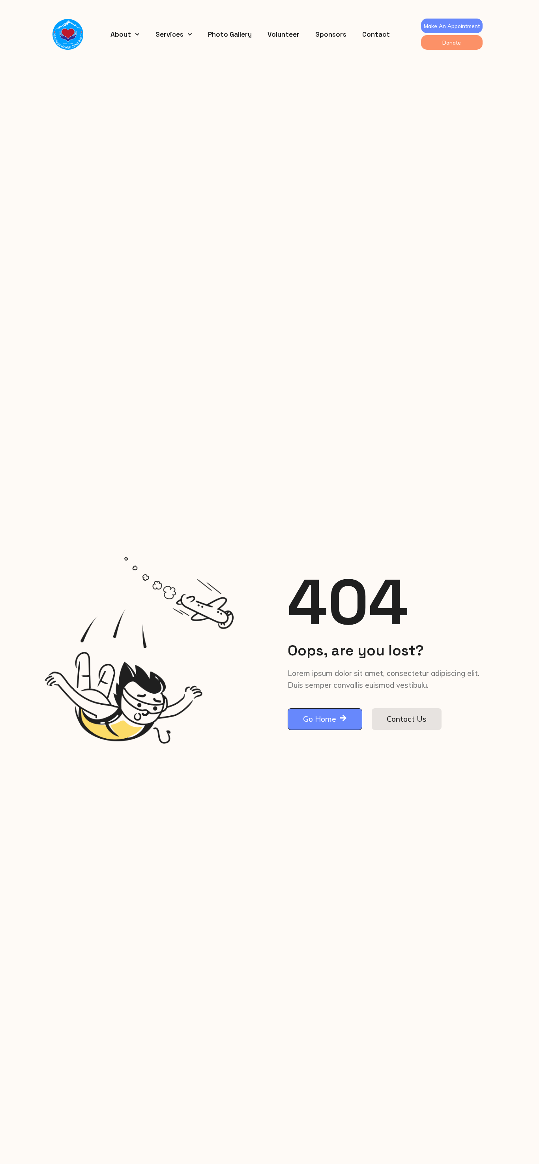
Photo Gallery (230, 34)
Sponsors (330, 34)
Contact (376, 34)
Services (169, 34)
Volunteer (283, 34)
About (120, 34)
